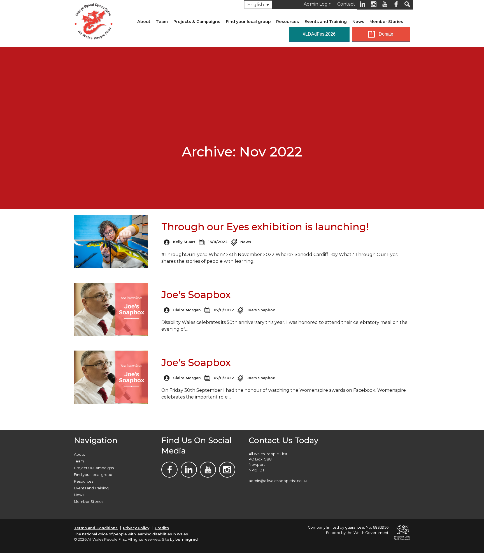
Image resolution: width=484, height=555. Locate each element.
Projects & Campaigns (196, 21)
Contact (346, 4)
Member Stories (386, 21)
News (358, 21)
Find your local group (248, 21)
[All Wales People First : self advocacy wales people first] (93, 20)
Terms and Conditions (96, 528)
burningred (186, 539)
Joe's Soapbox (261, 310)
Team (162, 21)
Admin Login (318, 4)
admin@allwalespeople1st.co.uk (278, 481)
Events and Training (325, 21)
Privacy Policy (136, 528)
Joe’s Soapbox (196, 295)
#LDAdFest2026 (319, 34)
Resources (287, 21)
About (143, 21)
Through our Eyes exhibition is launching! (265, 227)
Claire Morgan (187, 310)
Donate (386, 34)
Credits (162, 528)
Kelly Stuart (184, 242)
